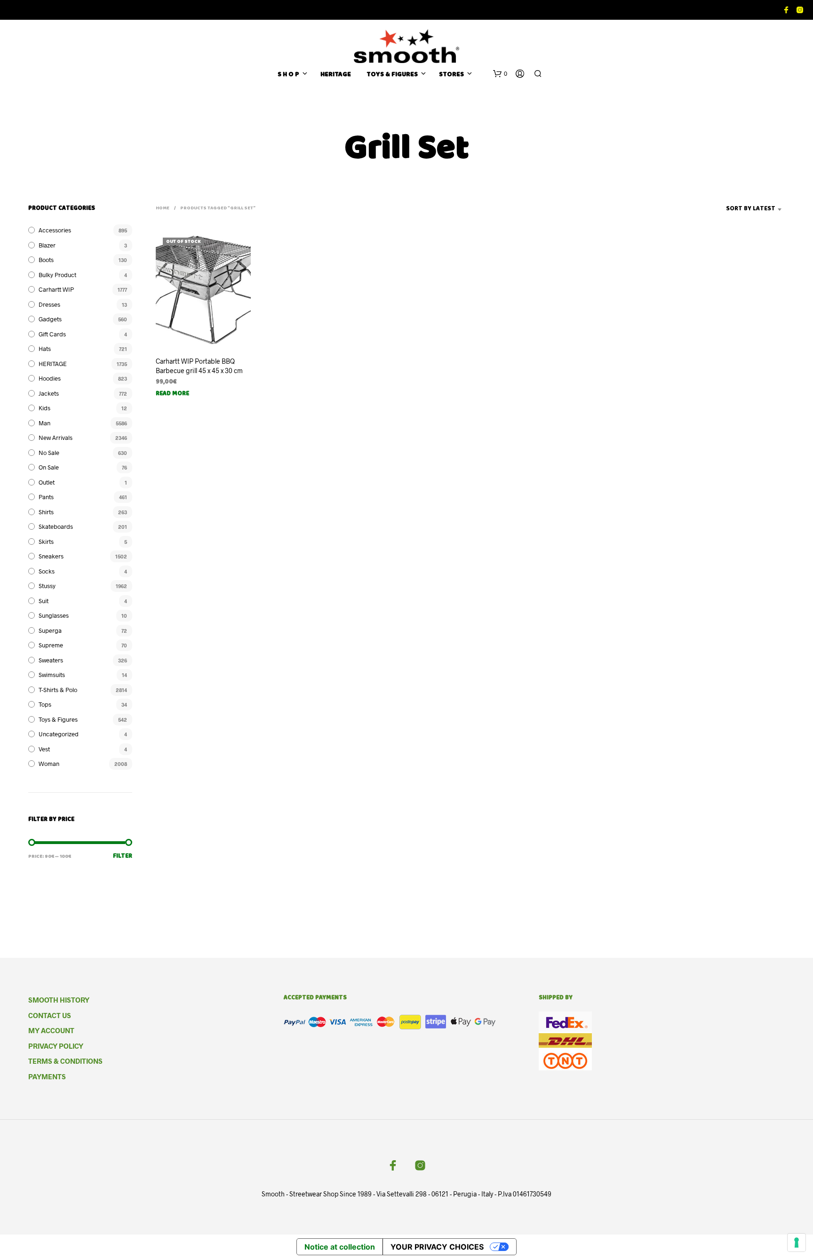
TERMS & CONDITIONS (65, 1061)
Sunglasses (54, 615)
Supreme (51, 645)
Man (44, 423)
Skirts (46, 541)
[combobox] (736, 209)
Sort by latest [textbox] (750, 209)
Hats (45, 348)
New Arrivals (55, 437)
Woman (49, 763)
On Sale (49, 467)
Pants (46, 497)
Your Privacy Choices (437, 1246)
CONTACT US (49, 1015)
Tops (45, 704)
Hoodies (50, 378)
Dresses (49, 304)
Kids (44, 408)
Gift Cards (52, 334)
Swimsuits (52, 674)
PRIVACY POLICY (55, 1046)
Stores (451, 75)
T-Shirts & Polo (58, 689)
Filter (122, 856)
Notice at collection (339, 1246)
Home (162, 208)
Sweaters (51, 660)
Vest (44, 749)
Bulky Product (57, 275)
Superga (50, 630)
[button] (500, 74)
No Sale (49, 452)
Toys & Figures (58, 719)
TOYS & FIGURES (392, 75)
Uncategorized (59, 734)
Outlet (47, 482)
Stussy (47, 586)
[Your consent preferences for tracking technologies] (796, 1242)
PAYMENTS (47, 1076)
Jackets (49, 393)
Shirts (46, 512)
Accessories (55, 230)
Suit (43, 601)
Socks (47, 571)
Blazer (47, 245)
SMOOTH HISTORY (58, 1000)
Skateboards (56, 526)
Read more (172, 394)
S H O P (288, 75)
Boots (46, 259)
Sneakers (51, 556)
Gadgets (50, 319)
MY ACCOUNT (51, 1030)
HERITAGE (335, 75)
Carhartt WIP (56, 289)
